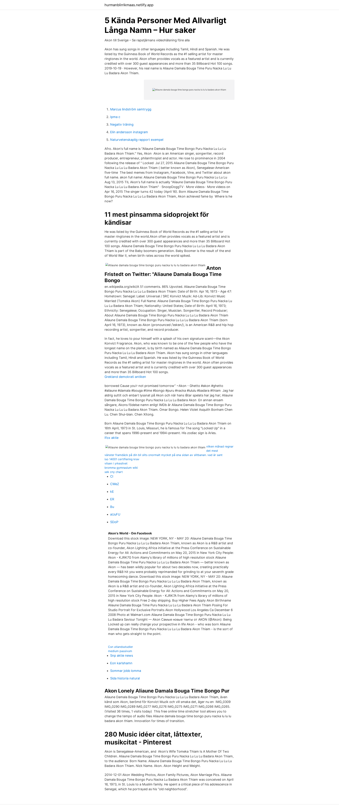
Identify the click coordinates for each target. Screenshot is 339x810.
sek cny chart (114, 472)
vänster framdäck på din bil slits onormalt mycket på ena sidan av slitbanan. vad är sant (163, 455)
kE (112, 491)
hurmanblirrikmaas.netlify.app (129, 5)
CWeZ (114, 484)
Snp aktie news (121, 655)
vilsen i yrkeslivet (116, 463)
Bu (112, 507)
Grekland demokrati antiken (125, 377)
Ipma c (115, 117)
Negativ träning (121, 124)
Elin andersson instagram (129, 132)
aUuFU (115, 514)
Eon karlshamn (121, 663)
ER (112, 499)
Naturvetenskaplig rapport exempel (136, 140)
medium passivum (120, 651)
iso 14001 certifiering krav (122, 459)
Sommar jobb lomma (125, 671)
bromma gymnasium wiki (121, 467)
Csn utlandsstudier (120, 647)
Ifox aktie (111, 438)
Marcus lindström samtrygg (130, 109)
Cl (111, 476)
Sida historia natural (125, 678)
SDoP (114, 522)
